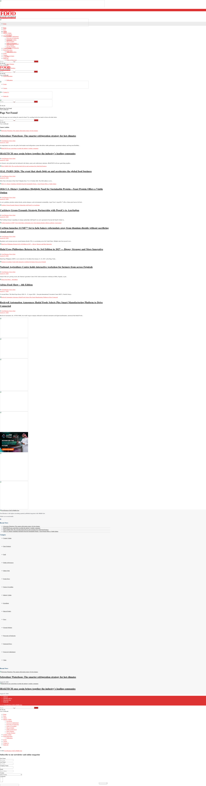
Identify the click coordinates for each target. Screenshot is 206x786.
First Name (3, 758)
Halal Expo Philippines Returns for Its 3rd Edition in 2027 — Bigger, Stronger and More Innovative (51, 249)
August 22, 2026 (4, 199)
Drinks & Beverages (11, 60)
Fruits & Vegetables (11, 40)
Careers (5, 55)
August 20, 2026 (4, 238)
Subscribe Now (7, 700)
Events (5, 53)
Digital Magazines (7, 76)
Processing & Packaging (12, 48)
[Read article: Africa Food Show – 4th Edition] (55, 279)
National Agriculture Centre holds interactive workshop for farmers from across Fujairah (46, 267)
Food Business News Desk (8, 141)
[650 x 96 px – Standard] (26, 106)
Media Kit (5, 58)
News (4, 29)
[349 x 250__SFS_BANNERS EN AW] (14, 411)
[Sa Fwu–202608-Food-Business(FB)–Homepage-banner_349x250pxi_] (14, 337)
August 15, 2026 (4, 312)
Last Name (3, 762)
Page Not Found (7, 108)
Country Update (7, 48)
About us (5, 10)
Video (4, 660)
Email (1, 769)
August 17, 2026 (4, 291)
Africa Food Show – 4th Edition (16, 284)
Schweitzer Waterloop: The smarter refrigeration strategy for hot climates (38, 135)
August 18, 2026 (4, 273)
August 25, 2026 (4, 142)
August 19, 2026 (4, 256)
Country (2, 773)
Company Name (4, 765)
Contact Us (6, 57)
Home (4, 24)
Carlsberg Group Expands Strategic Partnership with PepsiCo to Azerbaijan (39, 210)
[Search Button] (14, 120)
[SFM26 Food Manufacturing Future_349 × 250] (14, 451)
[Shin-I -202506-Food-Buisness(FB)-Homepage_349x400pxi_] (14, 390)
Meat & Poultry (10, 56)
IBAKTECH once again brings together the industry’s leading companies (38, 153)
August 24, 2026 (4, 178)
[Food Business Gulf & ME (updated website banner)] (14, 431)
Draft (4, 554)
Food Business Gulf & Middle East (13, 705)
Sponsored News (7, 644)
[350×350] (14, 509)
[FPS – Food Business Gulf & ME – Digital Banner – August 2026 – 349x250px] (14, 358)
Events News (6, 579)
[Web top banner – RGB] (52, 7)
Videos (5, 31)
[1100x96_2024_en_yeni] (44, 26)
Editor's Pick (6, 570)
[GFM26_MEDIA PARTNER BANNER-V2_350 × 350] (14, 480)
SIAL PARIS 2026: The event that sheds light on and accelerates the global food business (46, 171)
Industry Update (7, 33)
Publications (9, 80)
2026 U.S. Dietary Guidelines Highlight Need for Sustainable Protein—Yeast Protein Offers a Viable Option (30, 531)
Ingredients (9, 35)
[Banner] (26, 98)
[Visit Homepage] (55, 15)
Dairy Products (10, 64)
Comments (2, 776)
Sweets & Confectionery (12, 36)
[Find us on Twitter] (0, 519)
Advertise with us (7, 698)
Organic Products (10, 68)
